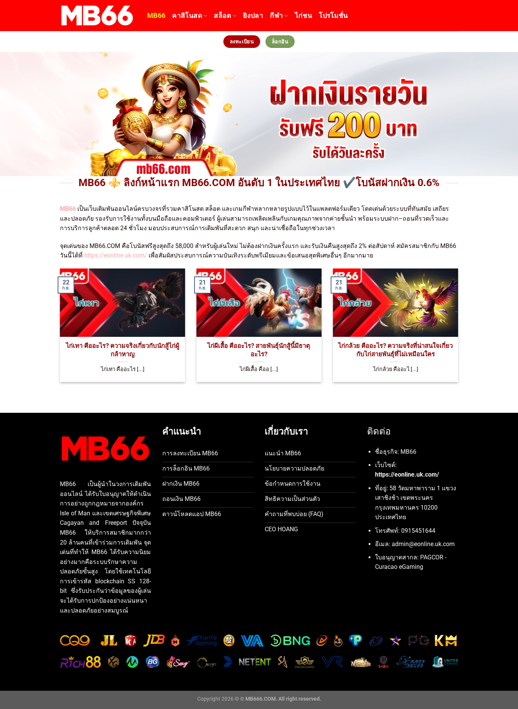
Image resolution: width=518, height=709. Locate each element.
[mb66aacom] (98, 15)
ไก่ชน (303, 15)
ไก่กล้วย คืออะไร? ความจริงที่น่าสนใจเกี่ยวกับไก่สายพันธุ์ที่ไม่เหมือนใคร (395, 350)
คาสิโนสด (187, 15)
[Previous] (72, 314)
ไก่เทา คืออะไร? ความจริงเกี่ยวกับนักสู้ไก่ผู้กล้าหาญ (122, 350)
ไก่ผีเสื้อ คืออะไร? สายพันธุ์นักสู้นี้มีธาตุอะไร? (258, 350)
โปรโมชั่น (333, 15)
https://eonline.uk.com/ (115, 255)
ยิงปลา (253, 15)
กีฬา (276, 15)
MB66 (156, 15)
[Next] (446, 314)
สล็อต (222, 15)
